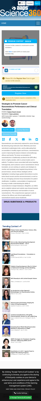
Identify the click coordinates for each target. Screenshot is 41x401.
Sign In (37, 3)
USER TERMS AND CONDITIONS (15, 389)
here (10, 52)
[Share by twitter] (16, 139)
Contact (30, 3)
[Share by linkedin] (30, 139)
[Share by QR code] (3, 139)
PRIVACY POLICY (30, 389)
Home (3, 23)
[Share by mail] (23, 139)
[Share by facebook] (10, 139)
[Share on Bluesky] (36, 139)
